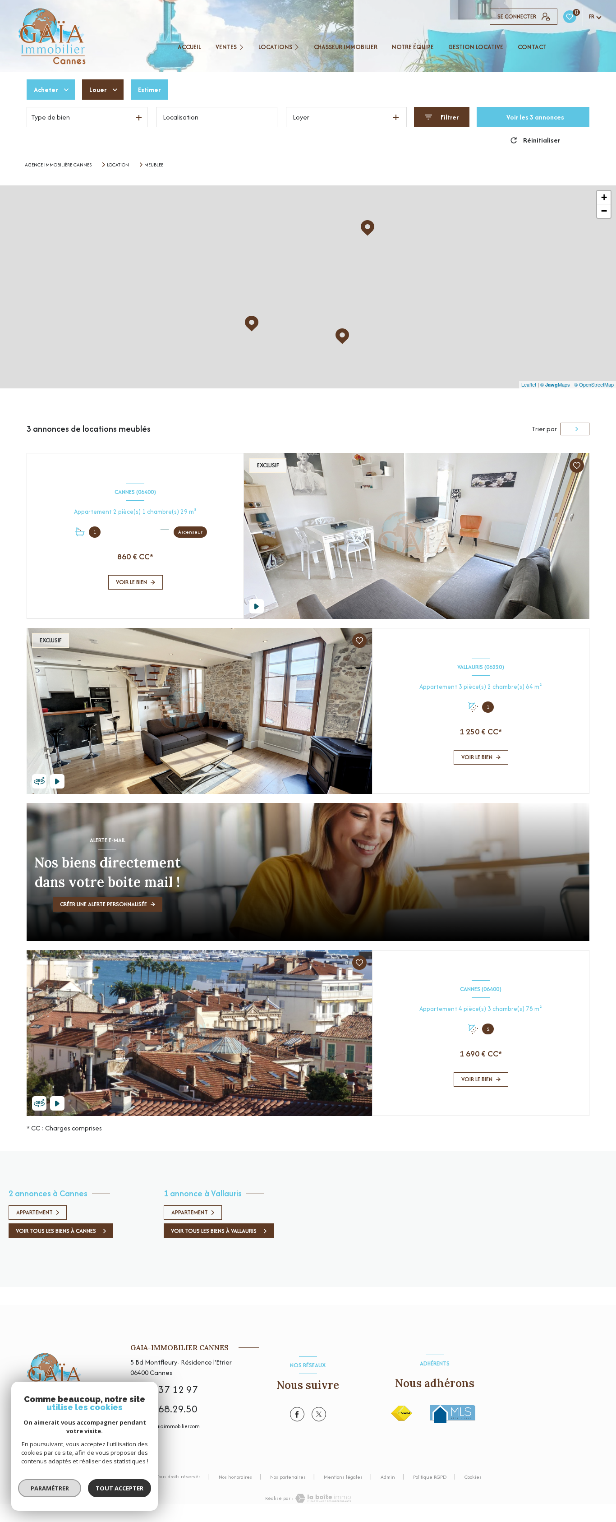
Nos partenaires (288, 1476)
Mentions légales (343, 1476)
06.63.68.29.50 (164, 1409)
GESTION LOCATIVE (475, 46)
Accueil (189, 46)
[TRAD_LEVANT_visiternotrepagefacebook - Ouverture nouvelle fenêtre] (297, 1414)
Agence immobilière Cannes (58, 164)
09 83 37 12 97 (164, 1389)
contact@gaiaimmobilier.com (165, 1426)
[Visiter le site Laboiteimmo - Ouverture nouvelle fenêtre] (322, 1498)
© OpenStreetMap (594, 384)
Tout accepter (119, 1488)
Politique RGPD (429, 1476)
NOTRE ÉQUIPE (413, 46)
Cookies (473, 1477)
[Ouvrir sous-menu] (242, 47)
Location (118, 164)
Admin (388, 1476)
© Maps (555, 384)
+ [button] (604, 197)
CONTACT (532, 46)
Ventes (226, 46)
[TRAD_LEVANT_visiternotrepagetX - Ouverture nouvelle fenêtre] (319, 1414)
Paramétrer (50, 1488)
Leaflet (528, 384)
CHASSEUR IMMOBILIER (345, 46)
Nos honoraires (235, 1476)
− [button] (604, 211)
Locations (275, 46)
